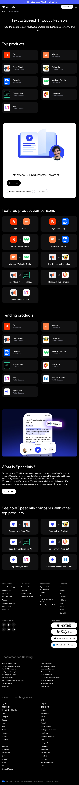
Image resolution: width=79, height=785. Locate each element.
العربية (4, 704)
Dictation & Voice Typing (9, 663)
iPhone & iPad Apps (9, 587)
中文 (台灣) (45, 707)
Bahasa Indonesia (47, 763)
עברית (4, 763)
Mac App (5, 593)
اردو (42, 769)
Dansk (4, 713)
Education (44, 596)
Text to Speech (7, 584)
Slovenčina (6, 753)
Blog (61, 593)
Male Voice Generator (48, 669)
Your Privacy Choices (12, 781)
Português (44, 746)
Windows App (7, 597)
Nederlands (45, 713)
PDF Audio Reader (7, 677)
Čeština (43, 710)
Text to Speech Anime (9, 675)
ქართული (44, 749)
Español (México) (47, 736)
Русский (5, 733)
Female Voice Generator (9, 669)
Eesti (3, 756)
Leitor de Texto (45, 686)
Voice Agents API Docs (48, 605)
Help (61, 603)
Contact (63, 590)
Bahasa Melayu (7, 769)
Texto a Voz (5, 686)
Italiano (4, 723)
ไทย (42, 740)
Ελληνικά (5, 759)
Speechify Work (27, 597)
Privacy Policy (38, 781)
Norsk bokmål (46, 727)
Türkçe (4, 743)
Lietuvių (44, 759)
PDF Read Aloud (7, 683)
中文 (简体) (6, 707)
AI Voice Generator (28, 587)
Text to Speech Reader (48, 666)
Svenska (5, 740)
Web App (5, 600)
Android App (6, 590)
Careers (63, 597)
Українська (44, 733)
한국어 (4, 727)
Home (4, 11)
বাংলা (3, 766)
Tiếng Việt (44, 743)
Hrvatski (44, 756)
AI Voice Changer (46, 675)
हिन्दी (42, 720)
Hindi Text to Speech (47, 680)
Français (5, 717)
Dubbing (24, 590)
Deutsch (5, 720)
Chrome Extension (8, 603)
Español (5, 736)
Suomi (43, 717)
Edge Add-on (6, 607)
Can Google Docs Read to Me (50, 677)
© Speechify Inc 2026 (52, 781)
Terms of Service (26, 781)
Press (62, 610)
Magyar (43, 704)
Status (62, 607)
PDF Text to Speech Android (11, 666)
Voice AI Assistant (46, 663)
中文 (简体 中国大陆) (9, 710)
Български (5, 749)
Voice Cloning (26, 593)
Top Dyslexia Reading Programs (12, 672)
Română (5, 746)
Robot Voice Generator (48, 672)
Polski (4, 730)
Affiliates (63, 600)
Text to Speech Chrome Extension (13, 680)
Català (43, 766)
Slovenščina (45, 753)
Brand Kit (63, 613)
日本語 (43, 723)
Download (5, 610)
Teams (42, 593)
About (62, 587)
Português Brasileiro (48, 730)
